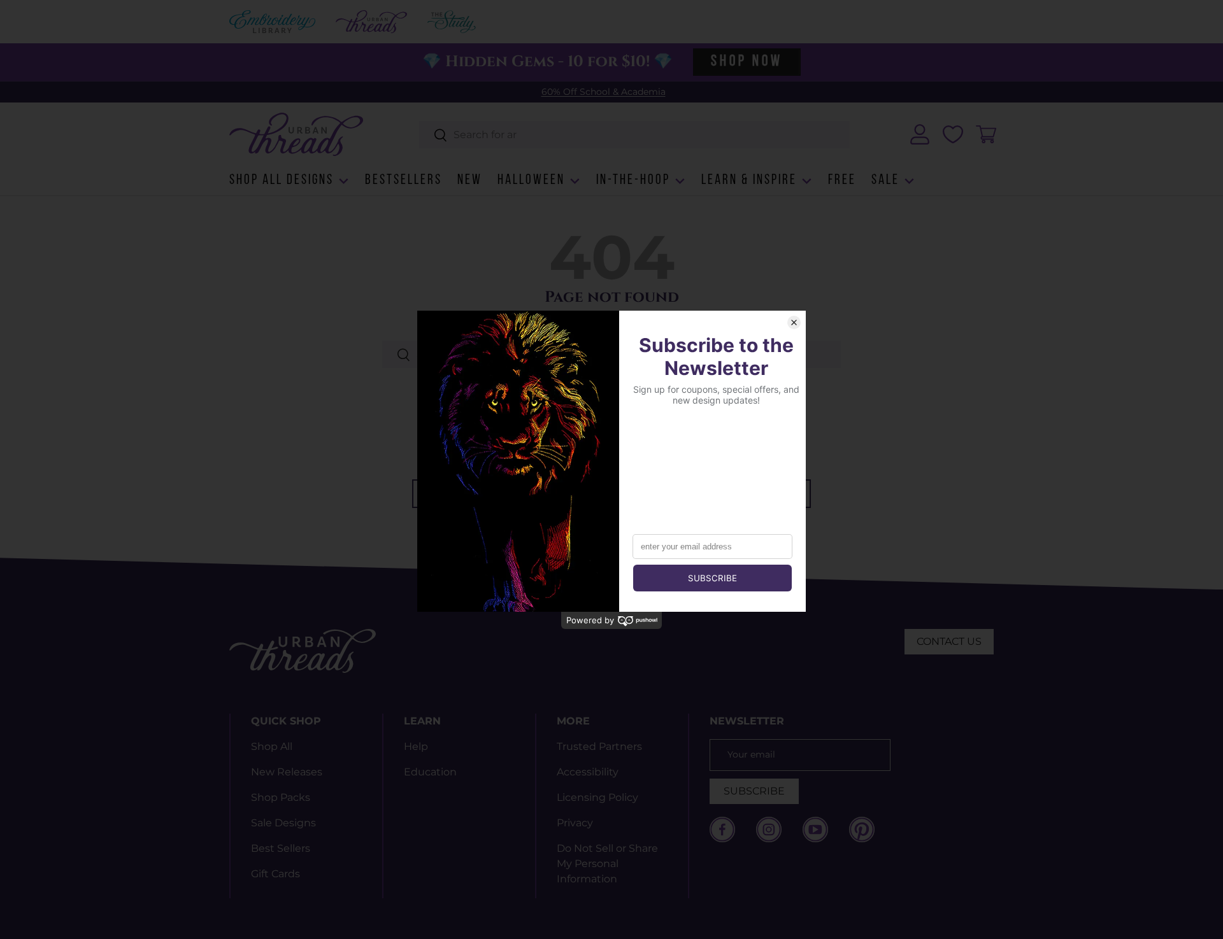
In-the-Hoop (633, 180)
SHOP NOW (746, 61)
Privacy (575, 823)
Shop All (271, 746)
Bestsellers (403, 180)
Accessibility (588, 772)
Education (430, 772)
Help (416, 746)
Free (842, 180)
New (469, 180)
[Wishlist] (952, 134)
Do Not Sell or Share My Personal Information (607, 863)
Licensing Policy (597, 797)
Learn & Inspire (749, 180)
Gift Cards (275, 874)
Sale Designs (283, 823)
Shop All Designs (281, 180)
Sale (885, 180)
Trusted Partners (599, 746)
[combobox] (634, 134)
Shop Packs (280, 797)
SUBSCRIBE (754, 791)
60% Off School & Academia (603, 91)
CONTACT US (949, 641)
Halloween (531, 180)
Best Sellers (280, 848)
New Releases (286, 772)
